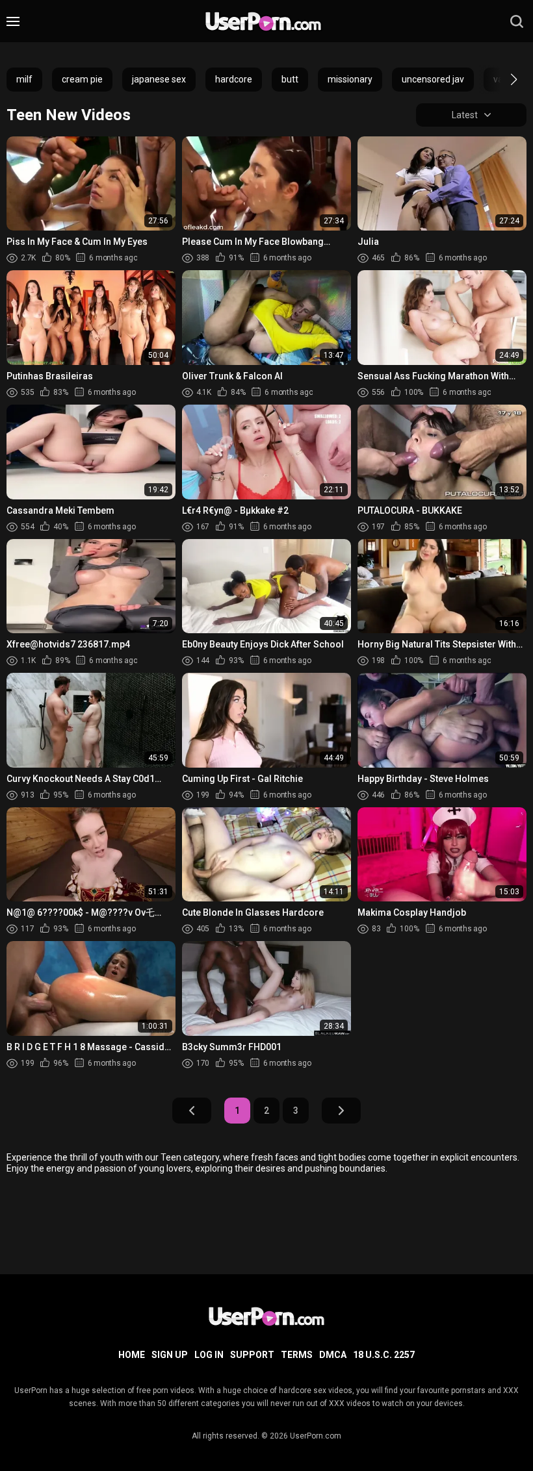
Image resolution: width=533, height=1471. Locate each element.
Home (131, 1355)
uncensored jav (433, 79)
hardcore (233, 79)
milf (24, 79)
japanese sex (159, 79)
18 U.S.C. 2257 (384, 1355)
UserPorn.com (315, 1435)
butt (289, 79)
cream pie (82, 79)
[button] (502, 79)
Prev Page (191, 1111)
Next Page (341, 1111)
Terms (297, 1355)
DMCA (332, 1355)
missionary (350, 79)
